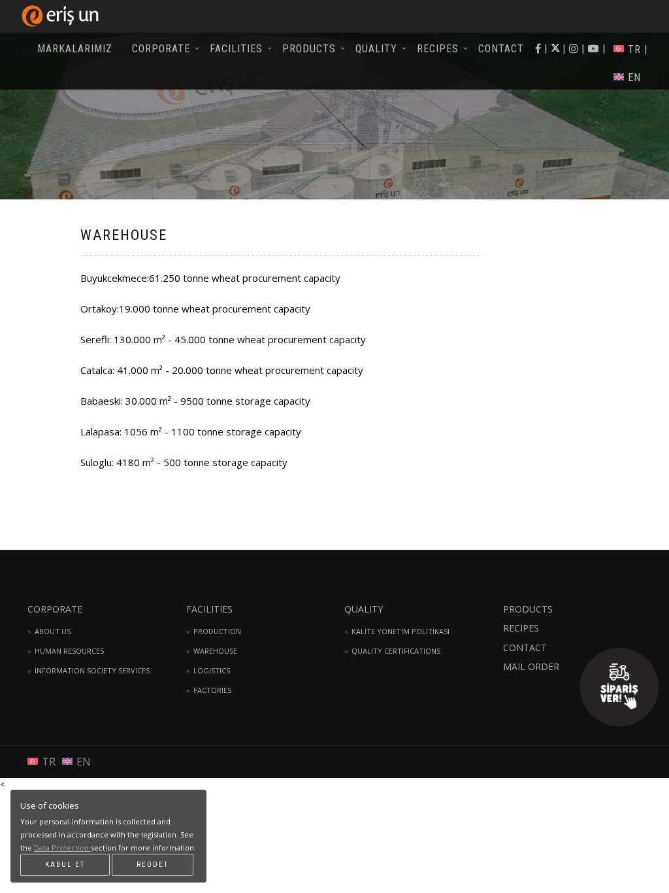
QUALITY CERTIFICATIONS (395, 651)
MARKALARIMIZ (74, 48)
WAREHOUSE (215, 651)
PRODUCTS (309, 48)
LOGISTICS (211, 670)
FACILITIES (236, 48)
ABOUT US (53, 631)
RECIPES (438, 48)
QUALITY (376, 48)
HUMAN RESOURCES (69, 651)
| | (593, 48)
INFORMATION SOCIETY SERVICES (92, 670)
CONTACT (501, 48)
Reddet (153, 864)
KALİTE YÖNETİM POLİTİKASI (400, 631)
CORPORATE (161, 48)
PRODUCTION (217, 631)
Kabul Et (65, 864)
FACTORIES (212, 690)
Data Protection (62, 847)
